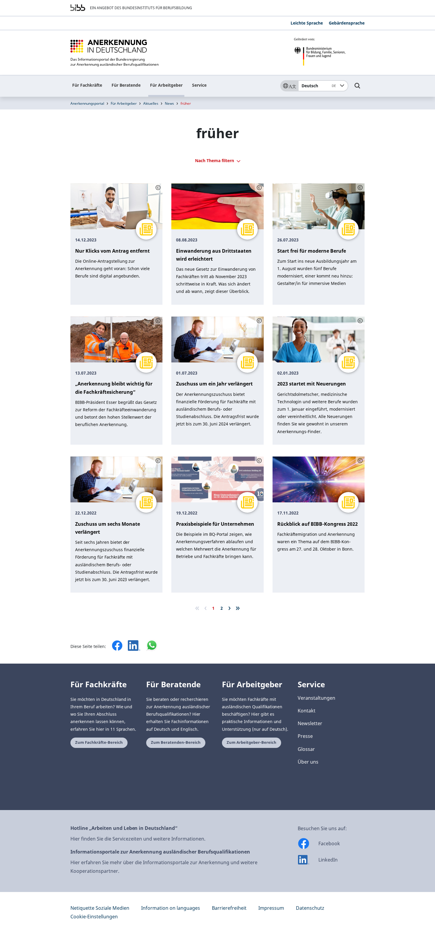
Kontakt (306, 710)
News (169, 103)
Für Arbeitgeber (166, 85)
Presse (305, 736)
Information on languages (170, 908)
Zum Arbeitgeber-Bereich (251, 742)
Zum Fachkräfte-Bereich (99, 742)
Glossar (306, 749)
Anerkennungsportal (87, 103)
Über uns (308, 762)
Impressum (271, 908)
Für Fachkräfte (87, 85)
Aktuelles (150, 103)
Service (199, 85)
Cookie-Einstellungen (94, 916)
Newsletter (310, 723)
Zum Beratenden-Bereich (176, 742)
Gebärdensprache (347, 23)
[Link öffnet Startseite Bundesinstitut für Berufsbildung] (77, 7)
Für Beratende (126, 85)
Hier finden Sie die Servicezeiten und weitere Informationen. (137, 838)
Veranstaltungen (316, 698)
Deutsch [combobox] (319, 85)
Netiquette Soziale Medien (99, 908)
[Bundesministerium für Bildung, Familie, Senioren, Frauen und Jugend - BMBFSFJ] (329, 52)
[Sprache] (289, 85)
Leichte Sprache (307, 23)
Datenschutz (310, 908)
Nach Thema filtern (215, 160)
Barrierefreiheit (229, 908)
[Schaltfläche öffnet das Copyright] (158, 187)
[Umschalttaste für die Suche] (357, 88)
